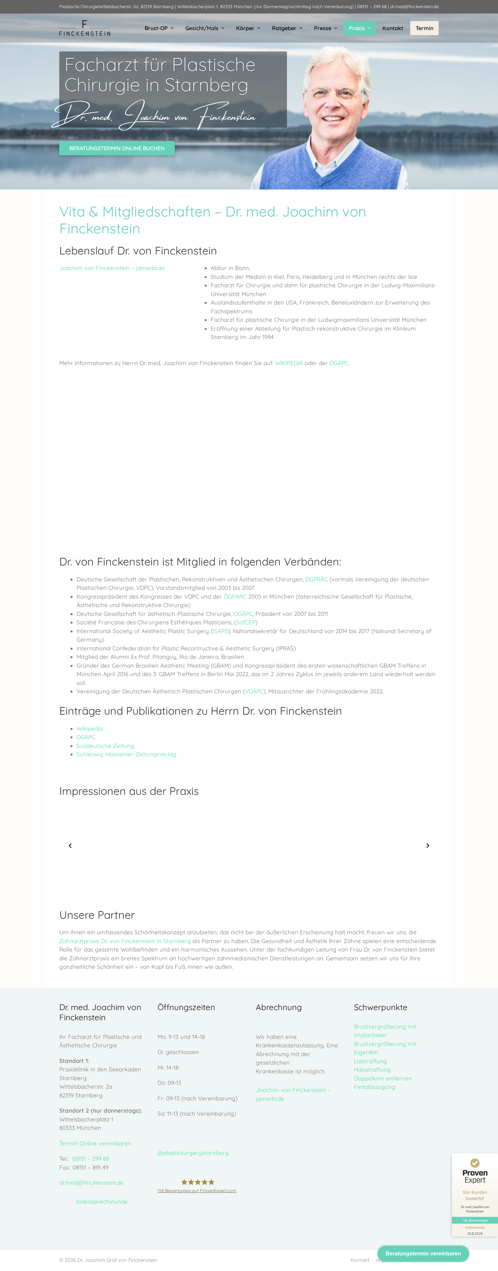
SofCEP (245, 622)
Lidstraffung (370, 1061)
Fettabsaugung (374, 1086)
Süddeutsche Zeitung (105, 745)
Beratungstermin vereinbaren (423, 1253)
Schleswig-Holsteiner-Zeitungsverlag (127, 754)
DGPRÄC (316, 579)
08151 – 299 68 (372, 6)
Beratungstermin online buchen (117, 148)
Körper (245, 28)
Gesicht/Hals (202, 28)
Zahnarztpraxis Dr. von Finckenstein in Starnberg (125, 940)
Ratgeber (284, 28)
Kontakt (392, 28)
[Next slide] (428, 845)
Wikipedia (90, 728)
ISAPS (220, 630)
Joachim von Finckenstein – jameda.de (112, 267)
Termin (424, 28)
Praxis (357, 28)
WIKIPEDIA (289, 362)
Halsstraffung (372, 1069)
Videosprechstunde (102, 1201)
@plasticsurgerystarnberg (193, 1152)
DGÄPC (339, 362)
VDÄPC (254, 691)
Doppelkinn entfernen (383, 1078)
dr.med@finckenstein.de (414, 6)
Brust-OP (156, 28)
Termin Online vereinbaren (95, 1143)
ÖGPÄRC (235, 596)
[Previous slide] (70, 845)
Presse (322, 28)
